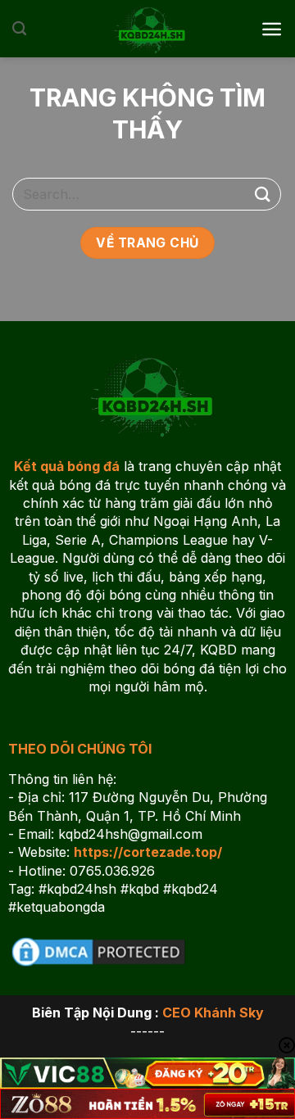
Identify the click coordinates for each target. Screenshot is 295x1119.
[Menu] (272, 29)
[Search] (19, 29)
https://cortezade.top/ (148, 852)
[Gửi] (263, 194)
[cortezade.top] (147, 28)
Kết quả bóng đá (67, 466)
